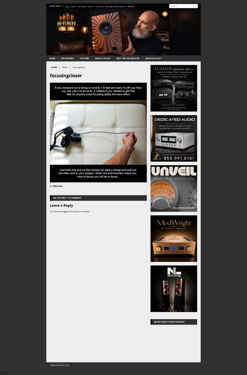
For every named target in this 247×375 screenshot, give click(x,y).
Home (52, 58)
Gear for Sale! (153, 58)
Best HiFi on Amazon (128, 58)
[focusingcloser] (98, 180)
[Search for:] (183, 5)
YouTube (84, 58)
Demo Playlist (103, 58)
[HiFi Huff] (123, 53)
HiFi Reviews (67, 58)
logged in (66, 211)
